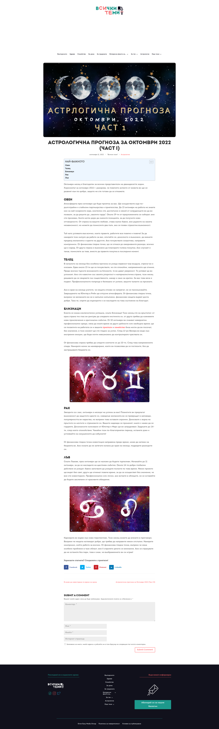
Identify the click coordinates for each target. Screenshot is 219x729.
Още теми (155, 54)
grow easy (115, 480)
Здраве (72, 54)
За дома (91, 54)
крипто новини (140, 552)
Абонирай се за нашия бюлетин (152, 704)
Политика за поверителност (109, 724)
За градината (102, 54)
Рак (66, 175)
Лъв (67, 178)
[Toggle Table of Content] (150, 162)
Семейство (81, 54)
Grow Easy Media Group (87, 724)
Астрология (144, 54)
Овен (67, 165)
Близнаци (69, 172)
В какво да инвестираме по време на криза (80, 582)
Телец (67, 169)
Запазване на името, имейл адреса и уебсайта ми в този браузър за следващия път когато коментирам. (106, 644)
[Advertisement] (109, 33)
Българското (62, 54)
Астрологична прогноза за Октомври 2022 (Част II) (135, 582)
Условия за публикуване (131, 724)
